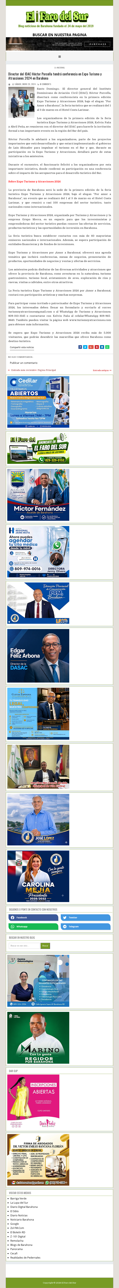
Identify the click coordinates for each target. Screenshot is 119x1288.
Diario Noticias (19, 1215)
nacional (61, 67)
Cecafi (13, 1253)
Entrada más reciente (23, 370)
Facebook (22, 917)
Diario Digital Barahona (24, 1207)
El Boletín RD (17, 1232)
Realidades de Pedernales (25, 1257)
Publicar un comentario (23, 363)
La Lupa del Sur (19, 1202)
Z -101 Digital (17, 1236)
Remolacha (16, 1240)
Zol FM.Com (17, 1228)
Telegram (74, 926)
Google (14, 1223)
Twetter (73, 917)
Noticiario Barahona (22, 1219)
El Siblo (14, 1211)
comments (45, 84)
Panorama (16, 1249)
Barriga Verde (18, 1198)
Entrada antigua (101, 370)
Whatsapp (22, 926)
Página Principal (47, 370)
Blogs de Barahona (21, 1245)
